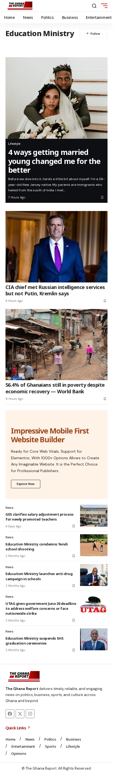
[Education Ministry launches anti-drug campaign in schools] (94, 575)
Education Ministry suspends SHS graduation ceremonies (34, 641)
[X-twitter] (20, 713)
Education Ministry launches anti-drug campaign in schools (39, 576)
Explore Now (26, 484)
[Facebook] (9, 713)
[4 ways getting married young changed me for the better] (56, 98)
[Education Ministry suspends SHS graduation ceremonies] (94, 639)
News (9, 508)
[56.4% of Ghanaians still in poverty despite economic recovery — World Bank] (56, 344)
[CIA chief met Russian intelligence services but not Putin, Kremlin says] (56, 246)
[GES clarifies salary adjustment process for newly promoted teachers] (94, 516)
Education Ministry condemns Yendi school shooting (36, 546)
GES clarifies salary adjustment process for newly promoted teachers (39, 517)
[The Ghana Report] (20, 6)
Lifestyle (14, 144)
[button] (94, 5)
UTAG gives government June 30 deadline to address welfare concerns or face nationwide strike (40, 608)
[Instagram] (30, 713)
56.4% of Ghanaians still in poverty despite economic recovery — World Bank (55, 388)
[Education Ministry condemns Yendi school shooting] (94, 545)
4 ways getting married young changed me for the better (54, 161)
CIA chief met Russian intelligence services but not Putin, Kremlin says (55, 290)
